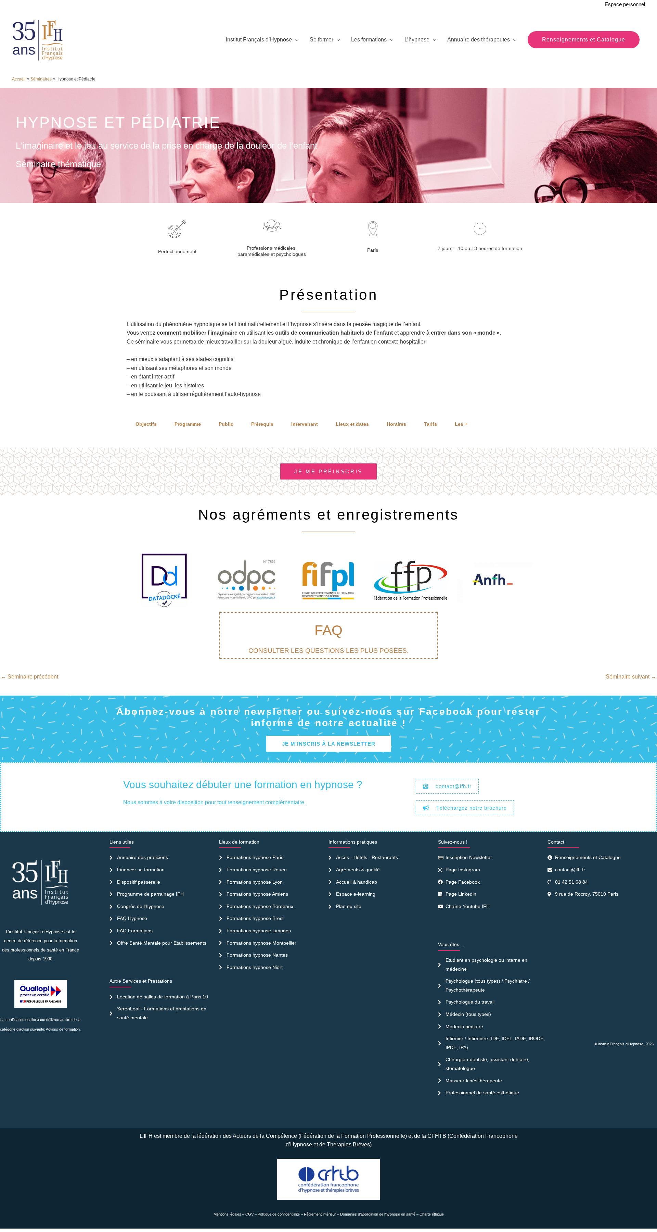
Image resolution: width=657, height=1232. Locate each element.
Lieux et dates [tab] (352, 424)
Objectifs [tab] (146, 424)
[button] (584, 39)
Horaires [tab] (396, 424)
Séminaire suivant (631, 677)
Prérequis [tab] (262, 424)
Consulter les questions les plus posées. (328, 650)
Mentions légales (227, 1214)
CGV (249, 1214)
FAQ (328, 630)
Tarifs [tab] (430, 424)
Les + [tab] (461, 424)
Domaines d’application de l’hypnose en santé (377, 1214)
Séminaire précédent (29, 677)
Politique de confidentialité (279, 1214)
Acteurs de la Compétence (265, 1136)
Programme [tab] (188, 424)
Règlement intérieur (320, 1214)
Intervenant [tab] (304, 424)
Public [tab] (226, 424)
